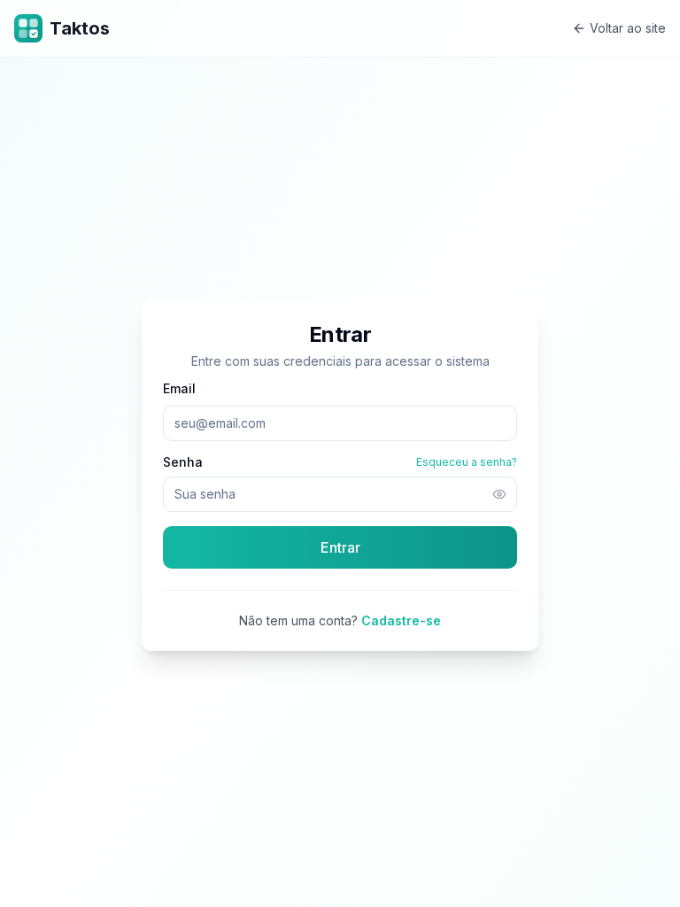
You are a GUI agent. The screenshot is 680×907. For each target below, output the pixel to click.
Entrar (340, 547)
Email (179, 388)
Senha (183, 462)
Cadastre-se (401, 620)
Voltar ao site (628, 27)
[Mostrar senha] (499, 494)
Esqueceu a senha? (466, 462)
